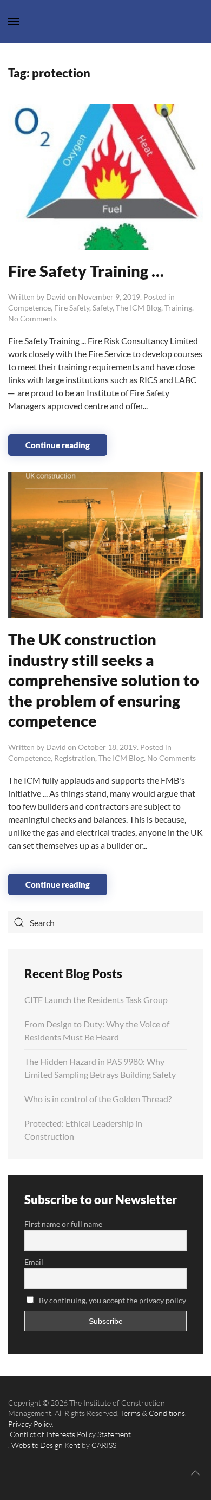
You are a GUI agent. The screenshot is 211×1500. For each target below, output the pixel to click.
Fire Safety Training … (86, 270)
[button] (195, 1472)
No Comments (32, 318)
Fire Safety (71, 307)
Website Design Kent (45, 1445)
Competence (29, 307)
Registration (74, 757)
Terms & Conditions (153, 1413)
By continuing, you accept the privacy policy (111, 1300)
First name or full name (63, 1224)
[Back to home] (105, 21)
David (56, 296)
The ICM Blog (138, 307)
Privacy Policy (30, 1423)
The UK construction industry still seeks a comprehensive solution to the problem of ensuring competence (103, 680)
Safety (103, 307)
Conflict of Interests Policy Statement (70, 1434)
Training (178, 307)
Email (33, 1261)
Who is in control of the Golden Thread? (98, 1099)
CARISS (103, 1445)
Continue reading (57, 445)
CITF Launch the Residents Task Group (96, 999)
